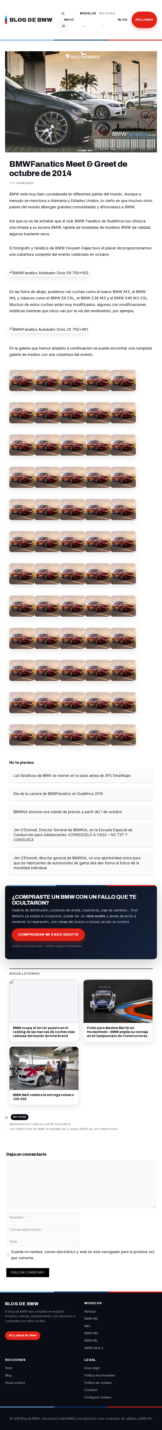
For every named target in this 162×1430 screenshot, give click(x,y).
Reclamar (144, 19)
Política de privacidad (99, 1375)
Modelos (88, 13)
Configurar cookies (97, 1397)
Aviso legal (92, 1368)
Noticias (107, 13)
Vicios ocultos (15, 1382)
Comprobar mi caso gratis (48, 934)
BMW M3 (91, 1318)
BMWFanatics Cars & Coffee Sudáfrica (40, 1124)
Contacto (90, 1390)
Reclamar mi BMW (22, 1335)
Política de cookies (98, 1382)
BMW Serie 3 (93, 1348)
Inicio (69, 19)
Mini (87, 1326)
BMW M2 (90, 1340)
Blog (122, 19)
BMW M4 (91, 1333)
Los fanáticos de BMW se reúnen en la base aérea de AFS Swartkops (63, 1129)
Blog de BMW (30, 20)
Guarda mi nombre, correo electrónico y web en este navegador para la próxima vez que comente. (82, 1255)
